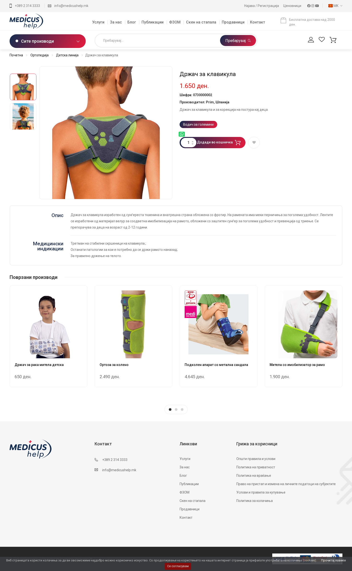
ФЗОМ (175, 22)
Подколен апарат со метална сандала (216, 365)
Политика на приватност (255, 467)
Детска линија (67, 55)
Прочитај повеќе (333, 560)
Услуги (98, 22)
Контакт (257, 22)
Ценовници (292, 6)
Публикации (153, 22)
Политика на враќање (253, 475)
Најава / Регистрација (262, 6)
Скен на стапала (201, 22)
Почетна (16, 55)
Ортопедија (39, 55)
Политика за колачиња (254, 501)
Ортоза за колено (114, 365)
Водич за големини (198, 124)
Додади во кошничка (215, 142)
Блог (131, 22)
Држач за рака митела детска (39, 365)
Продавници (233, 22)
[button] (334, 6)
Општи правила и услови (255, 459)
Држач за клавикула (208, 74)
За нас (116, 22)
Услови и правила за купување (260, 492)
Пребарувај (236, 40)
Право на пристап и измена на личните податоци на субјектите (286, 484)
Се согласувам (178, 566)
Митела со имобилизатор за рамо (297, 365)
